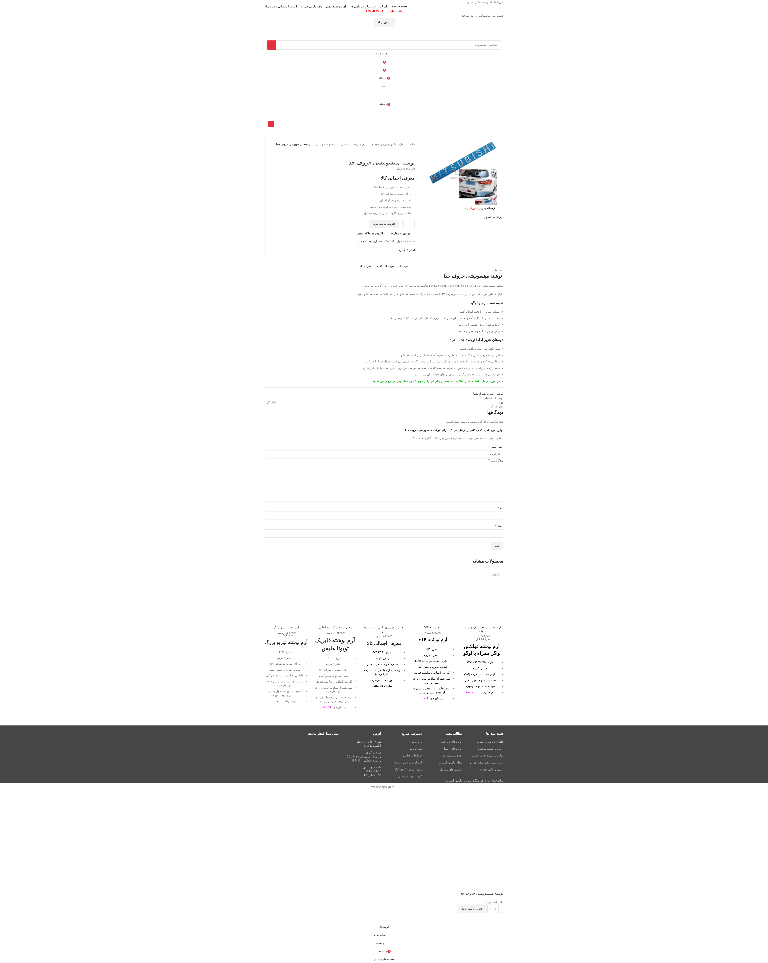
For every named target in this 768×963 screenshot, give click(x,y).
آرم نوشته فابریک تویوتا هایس (335, 627)
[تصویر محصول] (481, 597)
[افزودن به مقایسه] (482, 619)
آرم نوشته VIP (432, 627)
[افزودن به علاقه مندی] (488, 918)
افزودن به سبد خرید (472, 908)
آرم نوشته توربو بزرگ (286, 627)
